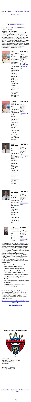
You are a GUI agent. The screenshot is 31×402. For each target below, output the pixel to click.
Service (18, 14)
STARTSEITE (5, 389)
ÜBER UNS (14, 389)
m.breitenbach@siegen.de (24, 66)
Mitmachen (10, 11)
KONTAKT (16, 391)
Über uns (17, 11)
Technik (13, 14)
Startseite (3, 11)
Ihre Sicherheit (25, 11)
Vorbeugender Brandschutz (16, 24)
